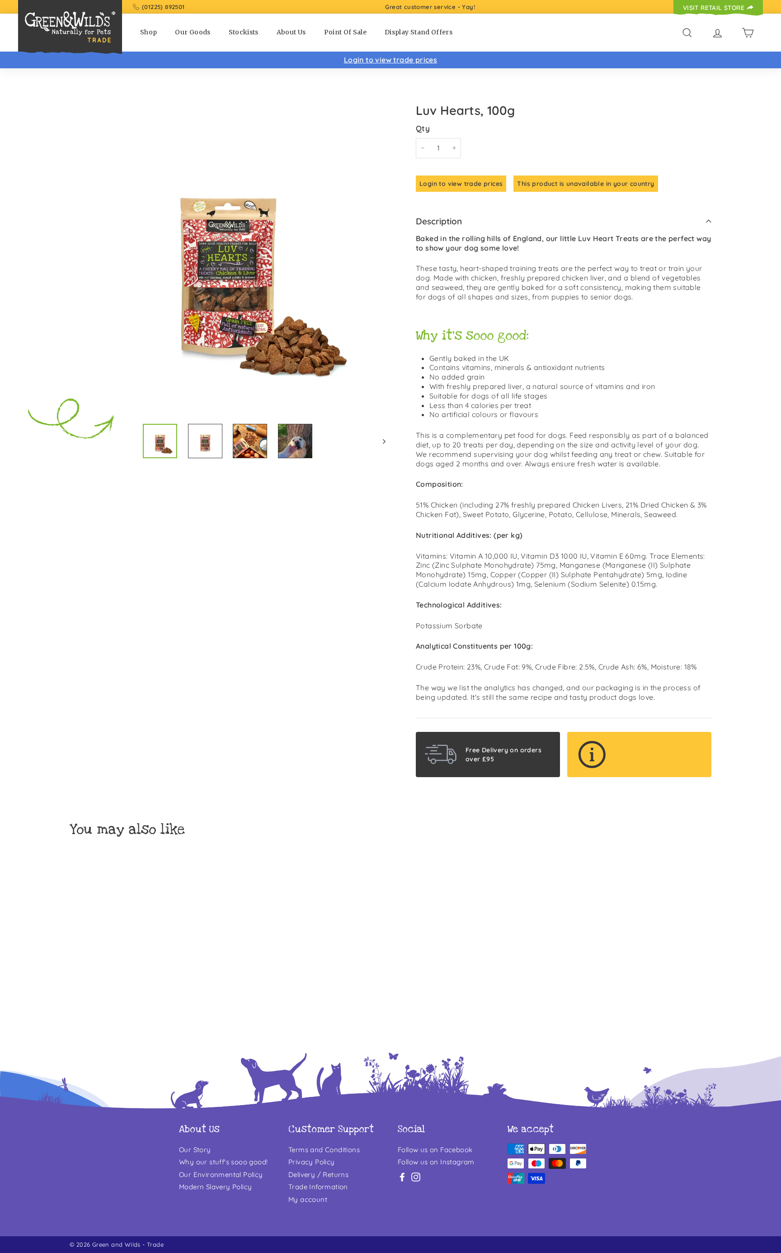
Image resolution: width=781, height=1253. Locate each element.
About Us (291, 32)
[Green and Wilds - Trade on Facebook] (402, 1177)
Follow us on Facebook (435, 1149)
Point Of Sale (345, 32)
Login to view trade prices (390, 59)
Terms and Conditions (324, 1149)
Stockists (244, 32)
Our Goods (192, 32)
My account (307, 1199)
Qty (423, 128)
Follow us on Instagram (436, 1162)
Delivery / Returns (318, 1174)
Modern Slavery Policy (215, 1186)
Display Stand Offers (418, 32)
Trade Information (318, 1186)
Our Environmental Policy (221, 1174)
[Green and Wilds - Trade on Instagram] (415, 1177)
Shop (148, 32)
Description (439, 221)
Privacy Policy (311, 1162)
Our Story (195, 1149)
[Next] (380, 441)
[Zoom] (228, 258)
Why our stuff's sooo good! (223, 1162)
